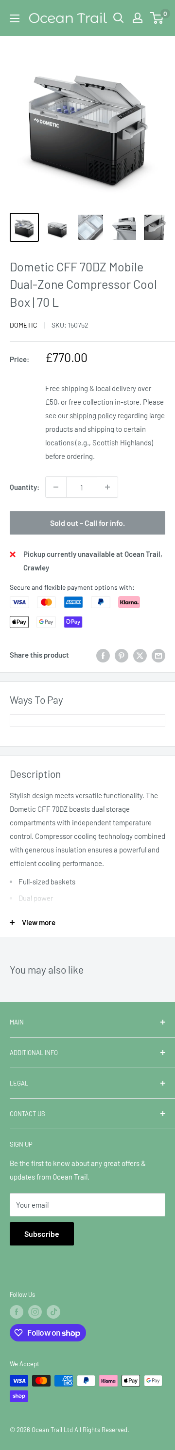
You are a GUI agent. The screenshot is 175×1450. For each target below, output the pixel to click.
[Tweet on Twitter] (140, 654)
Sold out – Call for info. (87, 522)
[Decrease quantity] (56, 487)
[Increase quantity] (107, 487)
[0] (157, 18)
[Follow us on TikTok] (53, 1312)
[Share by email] (158, 654)
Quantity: (24, 487)
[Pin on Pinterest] (121, 654)
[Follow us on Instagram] (35, 1312)
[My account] (137, 18)
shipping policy (93, 415)
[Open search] (118, 18)
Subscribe (41, 1233)
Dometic (23, 325)
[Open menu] (14, 18)
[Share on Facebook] (103, 654)
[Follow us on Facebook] (16, 1312)
